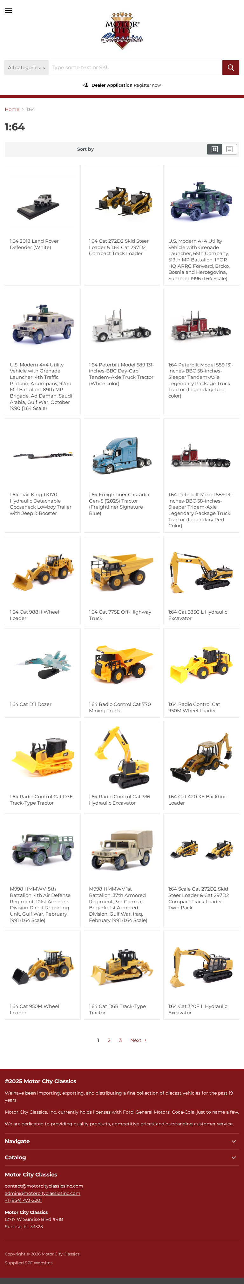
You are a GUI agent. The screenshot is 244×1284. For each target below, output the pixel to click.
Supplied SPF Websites (28, 1262)
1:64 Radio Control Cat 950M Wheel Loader (194, 707)
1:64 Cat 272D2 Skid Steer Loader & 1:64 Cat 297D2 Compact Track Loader (119, 247)
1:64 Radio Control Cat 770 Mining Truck (120, 707)
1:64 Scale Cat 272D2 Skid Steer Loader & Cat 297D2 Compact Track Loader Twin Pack (198, 898)
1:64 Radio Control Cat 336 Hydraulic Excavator (119, 799)
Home (12, 109)
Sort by (85, 149)
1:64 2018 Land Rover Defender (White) (34, 244)
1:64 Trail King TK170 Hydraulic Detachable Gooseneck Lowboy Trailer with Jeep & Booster (40, 503)
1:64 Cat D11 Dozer (30, 704)
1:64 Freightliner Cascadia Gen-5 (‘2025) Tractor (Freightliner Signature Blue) (119, 503)
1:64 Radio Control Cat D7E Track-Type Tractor (41, 799)
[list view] (229, 149)
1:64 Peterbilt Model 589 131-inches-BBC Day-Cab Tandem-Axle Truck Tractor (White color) (121, 374)
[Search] (230, 67)
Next (136, 1040)
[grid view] (214, 149)
